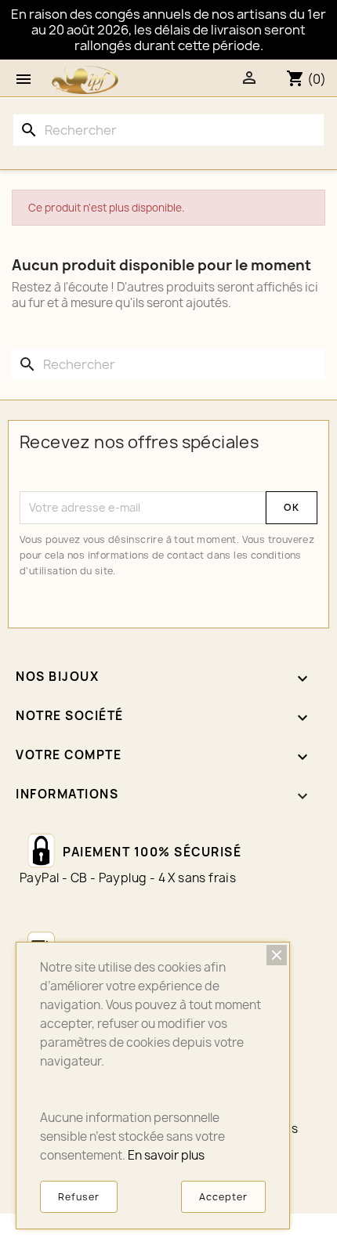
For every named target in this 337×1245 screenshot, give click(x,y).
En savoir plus (166, 1155)
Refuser (79, 1196)
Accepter (223, 1196)
